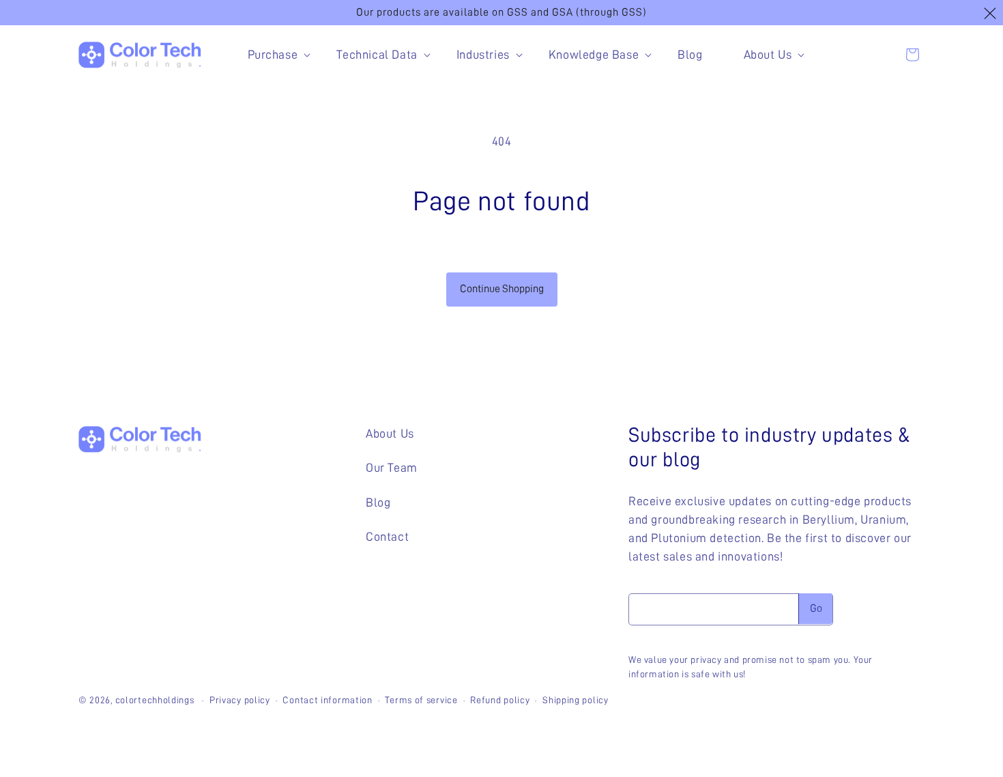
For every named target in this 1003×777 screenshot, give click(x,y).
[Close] (990, 14)
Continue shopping (502, 288)
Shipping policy (575, 700)
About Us (390, 433)
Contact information (327, 700)
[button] (272, 55)
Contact (387, 537)
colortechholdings (154, 700)
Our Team (392, 468)
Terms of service (421, 700)
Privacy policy (239, 700)
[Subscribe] (815, 608)
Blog (378, 502)
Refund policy (499, 700)
